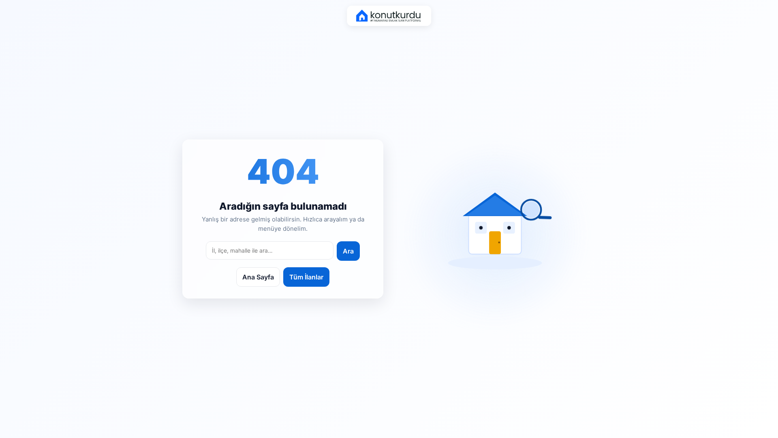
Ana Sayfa (258, 277)
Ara (348, 251)
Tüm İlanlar (306, 277)
